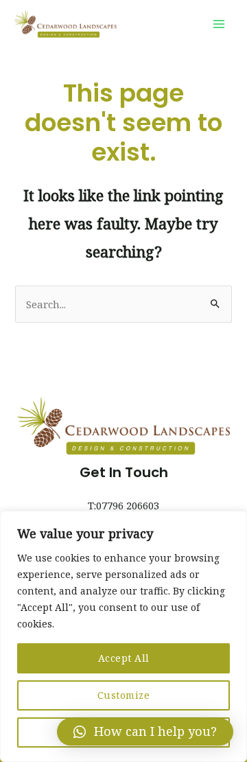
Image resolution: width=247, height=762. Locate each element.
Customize (123, 695)
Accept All (124, 658)
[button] (145, 732)
